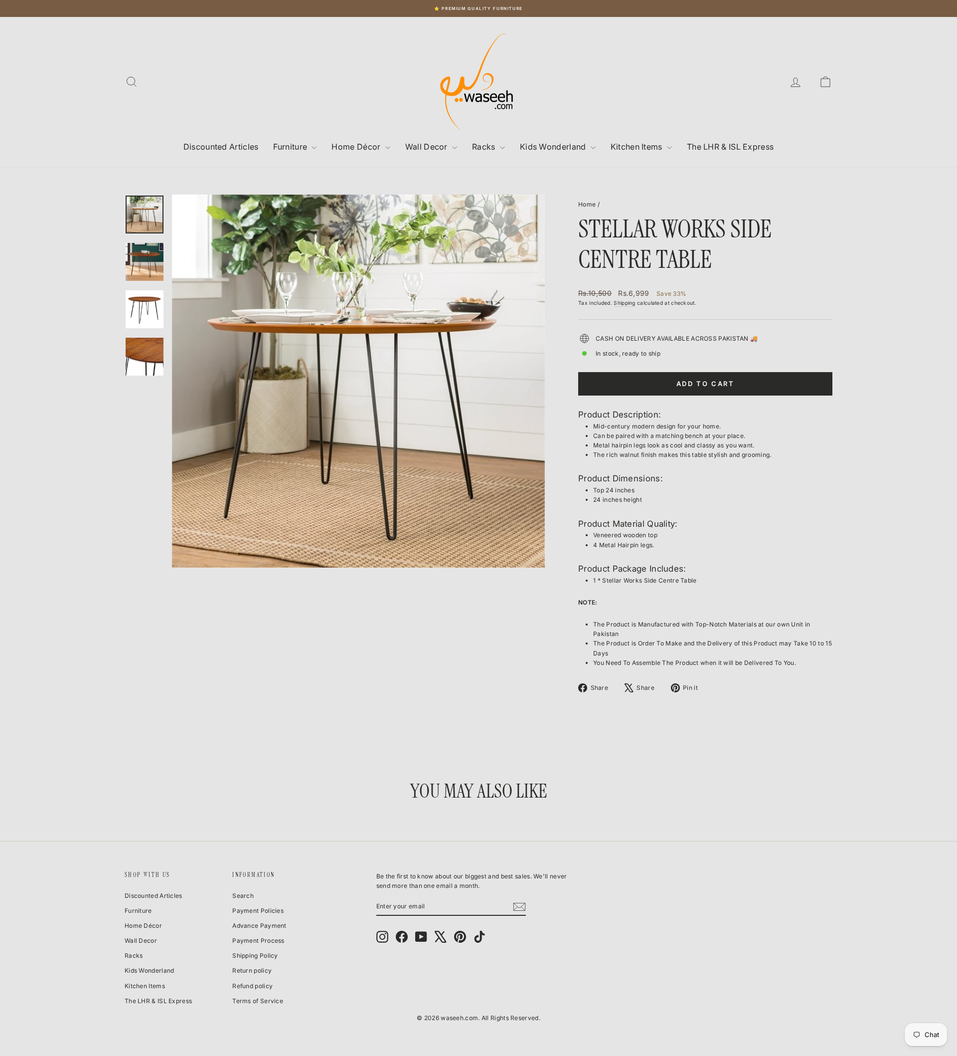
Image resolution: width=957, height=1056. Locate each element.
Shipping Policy (255, 955)
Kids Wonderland (554, 147)
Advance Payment (259, 925)
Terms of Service (257, 1001)
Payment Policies (258, 910)
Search (243, 895)
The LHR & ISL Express (730, 147)
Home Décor (356, 147)
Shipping (624, 303)
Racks (484, 147)
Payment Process (258, 940)
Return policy (252, 970)
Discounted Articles (221, 147)
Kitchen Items (637, 147)
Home (587, 204)
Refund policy (252, 986)
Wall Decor (427, 147)
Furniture (291, 147)
